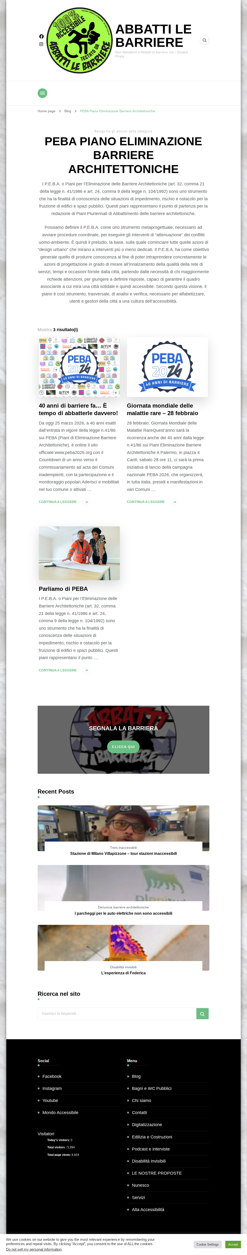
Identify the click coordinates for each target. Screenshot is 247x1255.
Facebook (52, 1076)
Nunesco (140, 1185)
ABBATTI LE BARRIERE (153, 35)
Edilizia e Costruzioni (152, 1137)
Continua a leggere (58, 502)
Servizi (138, 1197)
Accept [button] (233, 1244)
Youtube (50, 1100)
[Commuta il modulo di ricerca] (204, 40)
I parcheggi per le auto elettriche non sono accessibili (123, 913)
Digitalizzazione (147, 1124)
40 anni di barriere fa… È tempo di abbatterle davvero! (78, 409)
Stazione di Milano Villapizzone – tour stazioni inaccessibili (123, 853)
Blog (136, 1076)
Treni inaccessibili (123, 848)
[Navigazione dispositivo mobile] (42, 93)
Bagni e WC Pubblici (152, 1088)
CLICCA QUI (123, 747)
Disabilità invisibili (123, 967)
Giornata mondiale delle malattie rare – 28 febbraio (162, 409)
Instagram (52, 1088)
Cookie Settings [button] (208, 1244)
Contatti (139, 1112)
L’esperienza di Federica (123, 973)
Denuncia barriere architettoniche (123, 907)
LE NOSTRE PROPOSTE (157, 1173)
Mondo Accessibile (60, 1112)
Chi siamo (141, 1100)
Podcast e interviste (151, 1149)
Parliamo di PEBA (63, 589)
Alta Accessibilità (148, 1209)
